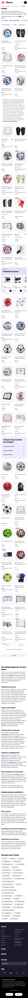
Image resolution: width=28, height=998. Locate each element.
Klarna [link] (2, 6)
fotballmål (10, 675)
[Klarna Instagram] (24, 973)
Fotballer (3, 724)
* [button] (20, 48)
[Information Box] (10, 25)
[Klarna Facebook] (4, 973)
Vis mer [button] (14, 655)
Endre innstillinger (14, 990)
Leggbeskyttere (12, 762)
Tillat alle (19, 994)
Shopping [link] (8, 6)
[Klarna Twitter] (17, 973)
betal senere (10, 807)
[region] (14, 987)
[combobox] (22, 25)
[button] (12, 139)
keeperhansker (5, 734)
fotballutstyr (16, 774)
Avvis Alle (9, 994)
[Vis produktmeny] (25, 8)
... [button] (19, 6)
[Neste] (24, 20)
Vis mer (25, 14)
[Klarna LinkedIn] (11, 973)
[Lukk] (25, 979)
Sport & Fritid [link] (15, 6)
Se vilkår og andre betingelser (10, 121)
